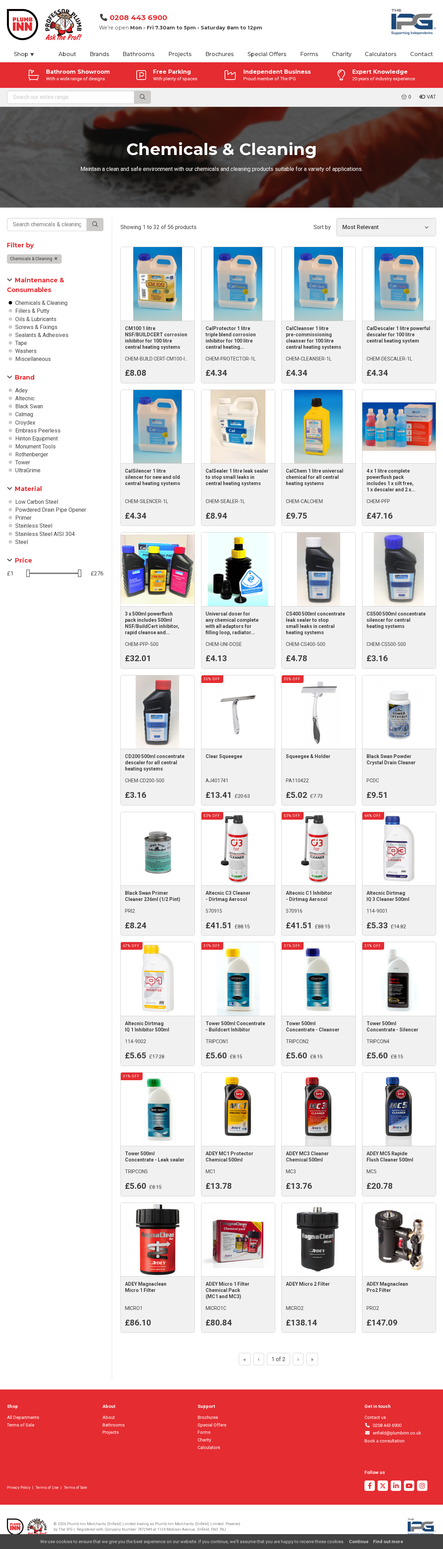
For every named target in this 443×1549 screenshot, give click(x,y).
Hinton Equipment (36, 438)
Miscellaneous (32, 359)
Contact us (375, 1417)
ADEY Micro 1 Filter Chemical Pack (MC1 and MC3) (228, 1290)
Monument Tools (35, 446)
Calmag (23, 414)
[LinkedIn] (396, 1486)
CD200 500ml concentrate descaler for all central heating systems (154, 763)
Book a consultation (384, 1440)
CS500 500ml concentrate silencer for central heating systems (396, 620)
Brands (99, 54)
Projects (180, 54)
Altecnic (24, 398)
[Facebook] (369, 1486)
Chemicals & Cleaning (31, 258)
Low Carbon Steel (36, 502)
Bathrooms (139, 54)
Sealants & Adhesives (41, 335)
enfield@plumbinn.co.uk (395, 1433)
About (67, 54)
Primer (22, 517)
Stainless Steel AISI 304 (44, 534)
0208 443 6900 (138, 17)
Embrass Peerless (37, 430)
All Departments (23, 1417)
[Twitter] (383, 1486)
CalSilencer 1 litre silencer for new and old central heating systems (152, 477)
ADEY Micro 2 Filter (308, 1284)
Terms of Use (47, 1487)
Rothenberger (31, 454)
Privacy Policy (18, 1487)
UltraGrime (27, 470)
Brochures (219, 54)
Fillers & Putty (31, 311)
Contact (421, 54)
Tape (20, 343)
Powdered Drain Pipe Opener (50, 510)
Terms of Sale (20, 1425)
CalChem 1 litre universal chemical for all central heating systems (314, 477)
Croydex (24, 422)
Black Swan (28, 406)
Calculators (381, 54)
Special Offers (267, 54)
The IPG (65, 1529)
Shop (24, 54)
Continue (359, 1541)
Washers (25, 351)
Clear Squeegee (224, 756)
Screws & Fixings (35, 327)
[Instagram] (422, 1486)
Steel (21, 542)
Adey (21, 390)
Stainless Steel (33, 525)
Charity (342, 54)
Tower (22, 462)
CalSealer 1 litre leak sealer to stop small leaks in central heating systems (237, 477)
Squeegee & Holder (308, 756)
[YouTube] (409, 1486)
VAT (430, 97)
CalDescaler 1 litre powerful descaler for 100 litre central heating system (398, 335)
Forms (309, 54)
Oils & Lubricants (35, 319)
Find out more (388, 1541)
